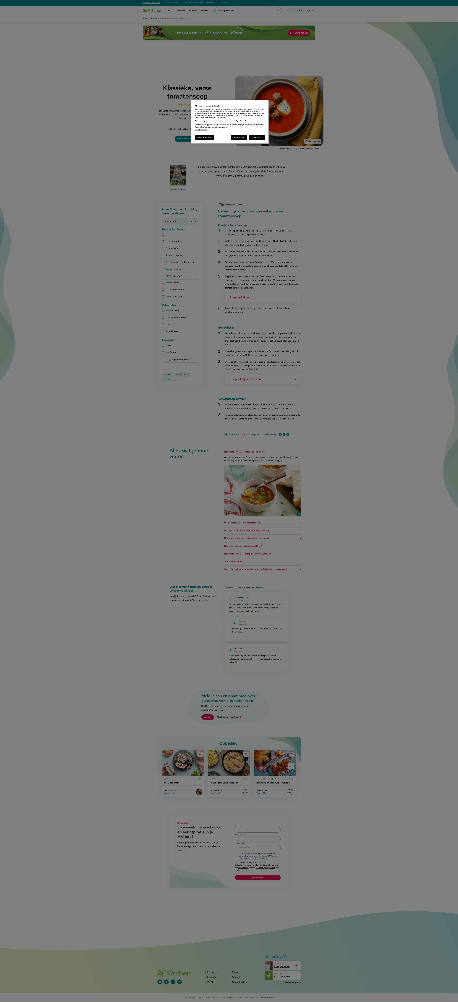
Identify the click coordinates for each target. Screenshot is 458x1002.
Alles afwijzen (239, 137)
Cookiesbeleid (221, 117)
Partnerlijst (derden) (201, 130)
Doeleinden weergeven (204, 137)
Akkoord (257, 137)
